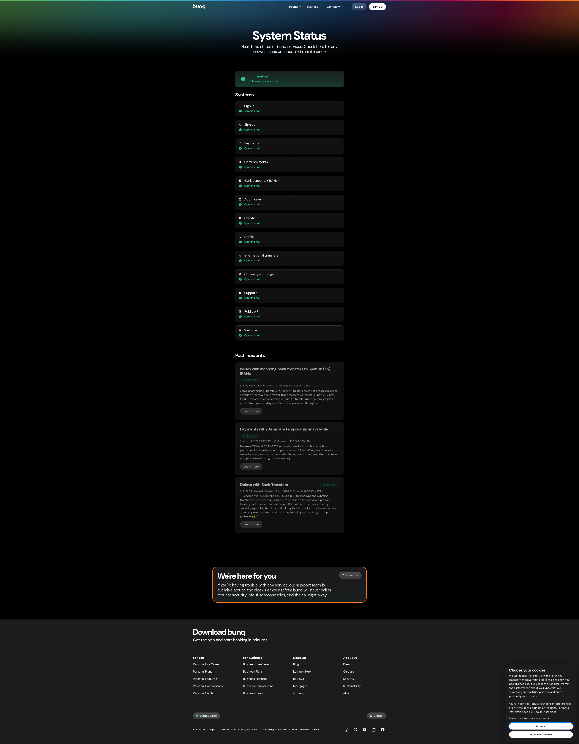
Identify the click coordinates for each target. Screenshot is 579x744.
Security (348, 679)
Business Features (255, 679)
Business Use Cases (256, 664)
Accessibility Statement (274, 729)
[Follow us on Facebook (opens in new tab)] (382, 729)
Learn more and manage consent (529, 718)
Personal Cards (203, 693)
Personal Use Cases (206, 664)
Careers (348, 671)
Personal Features (205, 679)
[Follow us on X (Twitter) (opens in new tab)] (355, 729)
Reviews (298, 679)
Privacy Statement (248, 729)
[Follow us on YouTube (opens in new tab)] (364, 729)
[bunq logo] (199, 6)
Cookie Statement (299, 729)
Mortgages (300, 686)
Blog (296, 664)
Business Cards (253, 693)
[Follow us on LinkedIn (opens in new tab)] (373, 729)
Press (347, 664)
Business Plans (253, 671)
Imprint (213, 729)
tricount (298, 693)
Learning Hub (302, 671)
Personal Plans (202, 671)
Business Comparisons (258, 686)
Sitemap (315, 729)
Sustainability (352, 686)
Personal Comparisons (208, 686)
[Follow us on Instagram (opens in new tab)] (346, 729)
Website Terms (228, 729)
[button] (249, 111)
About (347, 693)
